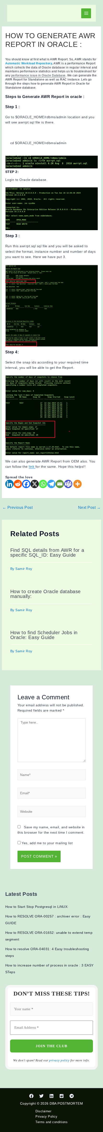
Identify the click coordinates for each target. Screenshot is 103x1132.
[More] (77, 484)
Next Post (89, 507)
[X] (34, 484)
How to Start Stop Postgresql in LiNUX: (37, 907)
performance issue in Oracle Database (38, 75)
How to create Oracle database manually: (45, 594)
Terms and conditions (51, 1122)
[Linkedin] (9, 484)
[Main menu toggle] (86, 13)
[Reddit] (18, 484)
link (32, 466)
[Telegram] (51, 484)
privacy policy (59, 1060)
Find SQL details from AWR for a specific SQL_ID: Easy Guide (47, 553)
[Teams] (68, 484)
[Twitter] (41, 1096)
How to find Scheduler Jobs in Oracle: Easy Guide (44, 635)
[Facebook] (26, 484)
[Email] (60, 484)
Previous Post (17, 507)
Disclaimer (43, 1111)
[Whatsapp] (43, 484)
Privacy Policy (46, 1116)
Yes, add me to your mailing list (47, 843)
